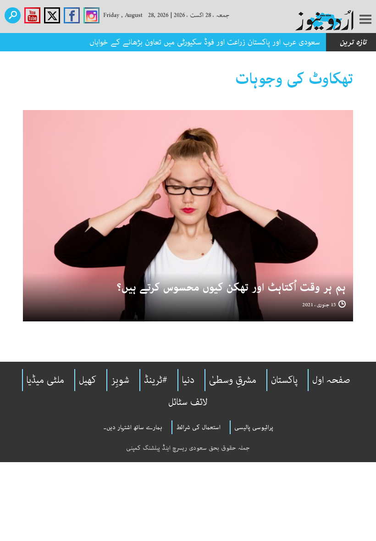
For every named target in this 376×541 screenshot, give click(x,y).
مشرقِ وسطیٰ (232, 380)
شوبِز (120, 380)
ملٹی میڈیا (45, 380)
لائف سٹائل (188, 402)
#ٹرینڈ (155, 380)
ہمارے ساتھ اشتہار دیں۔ (132, 427)
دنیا (188, 380)
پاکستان (284, 380)
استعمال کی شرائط (198, 427)
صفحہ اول (331, 380)
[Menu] (365, 20)
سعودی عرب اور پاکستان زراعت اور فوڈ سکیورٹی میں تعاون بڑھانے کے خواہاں (204, 42)
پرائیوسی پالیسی (253, 427)
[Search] (13, 15)
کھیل (87, 380)
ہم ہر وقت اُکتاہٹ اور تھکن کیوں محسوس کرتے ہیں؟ (231, 287)
